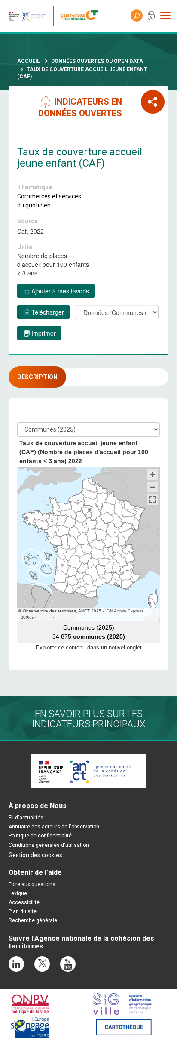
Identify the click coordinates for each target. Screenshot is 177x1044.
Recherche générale (33, 920)
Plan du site (23, 911)
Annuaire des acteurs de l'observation (54, 827)
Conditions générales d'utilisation (49, 845)
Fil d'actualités (26, 818)
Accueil (28, 61)
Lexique (18, 893)
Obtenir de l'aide (35, 872)
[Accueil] (81, 16)
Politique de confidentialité (40, 836)
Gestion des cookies (35, 855)
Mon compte (151, 17)
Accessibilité (24, 902)
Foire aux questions (32, 884)
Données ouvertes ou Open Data (97, 61)
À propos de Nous (38, 806)
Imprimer (43, 333)
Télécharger (47, 312)
